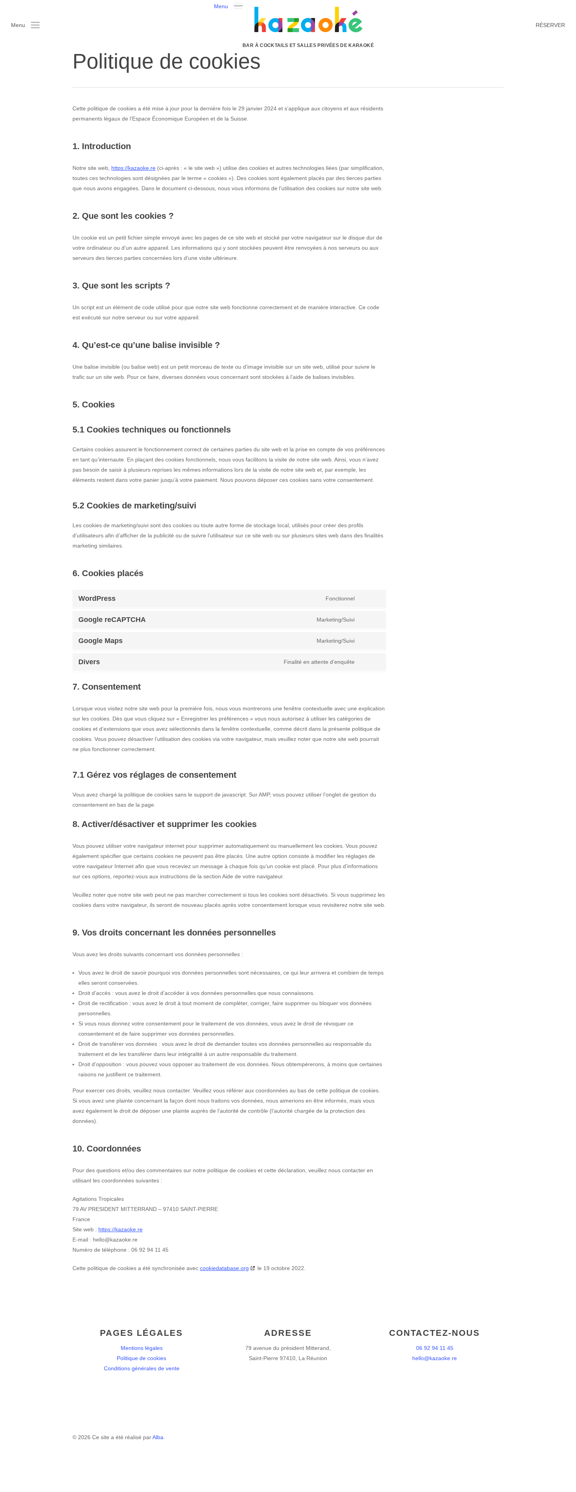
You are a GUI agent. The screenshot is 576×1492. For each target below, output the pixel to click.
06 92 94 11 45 (434, 1348)
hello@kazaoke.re (434, 1358)
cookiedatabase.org (224, 1268)
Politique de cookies (141, 1358)
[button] (228, 5)
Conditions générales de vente (141, 1368)
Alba (157, 1437)
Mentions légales (142, 1348)
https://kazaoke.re (133, 168)
